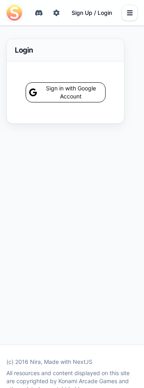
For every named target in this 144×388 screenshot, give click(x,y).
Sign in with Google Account (71, 92)
